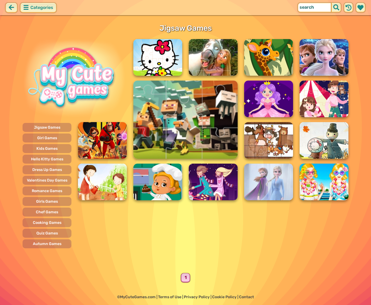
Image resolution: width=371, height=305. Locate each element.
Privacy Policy (197, 297)
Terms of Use (169, 297)
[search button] (336, 7)
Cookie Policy (224, 297)
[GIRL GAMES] (75, 78)
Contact (246, 297)
